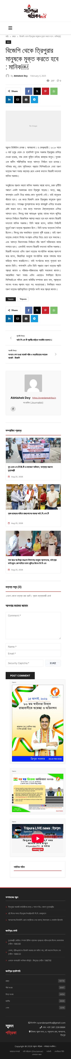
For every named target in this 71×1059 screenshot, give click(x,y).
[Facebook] (28, 91)
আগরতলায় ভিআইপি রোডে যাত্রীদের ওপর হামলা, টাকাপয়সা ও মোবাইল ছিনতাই (35, 920)
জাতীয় (35, 1001)
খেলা (35, 1007)
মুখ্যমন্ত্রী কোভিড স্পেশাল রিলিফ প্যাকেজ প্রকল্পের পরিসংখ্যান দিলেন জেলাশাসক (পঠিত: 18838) (36, 942)
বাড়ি (7, 36)
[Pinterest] (45, 91)
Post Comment (20, 675)
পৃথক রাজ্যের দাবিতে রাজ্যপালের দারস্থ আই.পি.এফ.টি (28, 513)
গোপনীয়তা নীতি (59, 1051)
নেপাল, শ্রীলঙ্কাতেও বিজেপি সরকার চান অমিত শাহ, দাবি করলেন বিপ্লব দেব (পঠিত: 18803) (34, 952)
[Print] (26, 99)
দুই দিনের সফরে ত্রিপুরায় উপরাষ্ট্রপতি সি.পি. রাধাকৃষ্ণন (27, 913)
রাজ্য (14, 36)
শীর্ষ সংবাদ (35, 987)
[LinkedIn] (9, 99)
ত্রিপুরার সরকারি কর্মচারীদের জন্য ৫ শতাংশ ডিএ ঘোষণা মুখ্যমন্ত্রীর (31, 906)
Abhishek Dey (20, 76)
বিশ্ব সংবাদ (35, 994)
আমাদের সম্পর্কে (15, 1051)
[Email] (17, 99)
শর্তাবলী (48, 1051)
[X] (37, 91)
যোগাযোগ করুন (37, 1054)
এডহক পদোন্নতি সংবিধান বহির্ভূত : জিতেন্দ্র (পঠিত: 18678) (29, 960)
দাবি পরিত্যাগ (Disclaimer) (33, 1051)
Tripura (23, 299)
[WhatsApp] (54, 91)
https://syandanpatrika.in (44, 397)
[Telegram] (34, 99)
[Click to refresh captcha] (53, 663)
